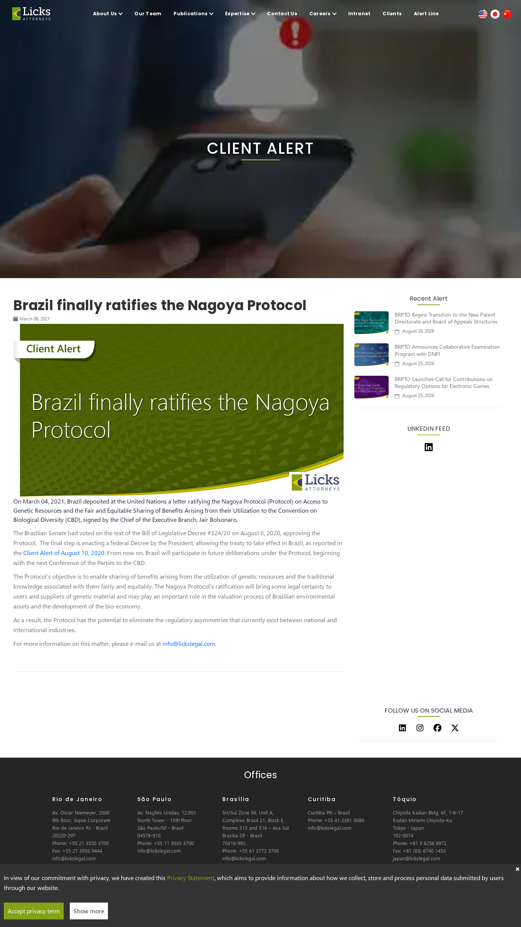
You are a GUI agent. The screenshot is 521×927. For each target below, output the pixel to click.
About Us (105, 13)
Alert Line (426, 13)
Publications (190, 13)
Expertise (237, 13)
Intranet (359, 13)
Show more (89, 911)
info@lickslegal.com (188, 643)
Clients (392, 13)
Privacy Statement (190, 878)
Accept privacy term (34, 911)
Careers (320, 13)
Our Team (147, 13)
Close (517, 868)
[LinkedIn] (402, 728)
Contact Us (282, 13)
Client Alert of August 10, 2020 (64, 553)
